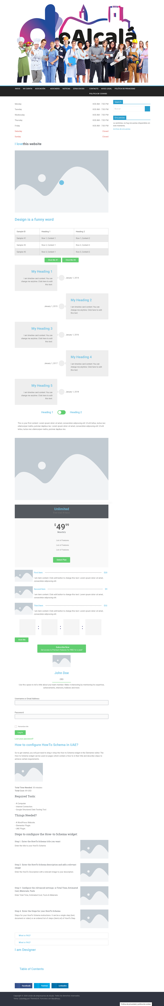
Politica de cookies (98, 93)
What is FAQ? (25, 935)
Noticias (66, 88)
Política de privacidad (125, 88)
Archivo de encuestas (121, 129)
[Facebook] (57, 692)
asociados (55, 88)
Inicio (17, 88)
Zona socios (78, 88)
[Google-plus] (65, 692)
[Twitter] (61, 692)
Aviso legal (106, 88)
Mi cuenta (27, 88)
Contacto (93, 88)
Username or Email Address (27, 698)
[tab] (61, 935)
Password (19, 712)
